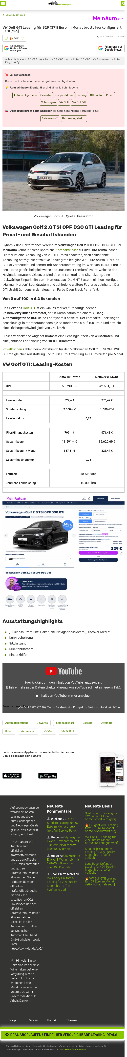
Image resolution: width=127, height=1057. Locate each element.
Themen (71, 1020)
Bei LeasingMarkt (73, 118)
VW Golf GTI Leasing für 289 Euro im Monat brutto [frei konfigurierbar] (101, 840)
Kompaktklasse (64, 95)
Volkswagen (48, 102)
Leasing (82, 95)
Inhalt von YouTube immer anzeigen (65, 696)
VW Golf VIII (79, 102)
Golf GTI (29, 308)
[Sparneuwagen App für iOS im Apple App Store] (19, 776)
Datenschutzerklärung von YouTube (77, 687)
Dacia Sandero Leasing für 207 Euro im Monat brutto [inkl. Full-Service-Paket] (63, 824)
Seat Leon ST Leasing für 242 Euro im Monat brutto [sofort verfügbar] (101, 816)
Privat (109, 95)
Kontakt (52, 1020)
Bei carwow (50, 118)
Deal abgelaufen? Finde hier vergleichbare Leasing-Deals (64, 1035)
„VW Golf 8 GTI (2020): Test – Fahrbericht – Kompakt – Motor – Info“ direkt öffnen (69, 707)
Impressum (66, 1049)
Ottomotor (96, 95)
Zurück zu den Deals (15, 15)
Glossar (34, 1020)
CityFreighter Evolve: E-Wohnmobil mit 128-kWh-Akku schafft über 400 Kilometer (63, 843)
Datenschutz (79, 1049)
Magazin (14, 1020)
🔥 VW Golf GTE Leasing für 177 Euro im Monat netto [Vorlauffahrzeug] (101, 881)
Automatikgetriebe (25, 95)
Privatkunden (12, 349)
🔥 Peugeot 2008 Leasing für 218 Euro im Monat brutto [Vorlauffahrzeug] (101, 828)
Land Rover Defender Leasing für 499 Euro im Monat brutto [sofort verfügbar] (100, 868)
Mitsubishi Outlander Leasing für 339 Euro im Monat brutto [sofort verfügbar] (100, 853)
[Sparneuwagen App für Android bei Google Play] (55, 776)
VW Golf (64, 102)
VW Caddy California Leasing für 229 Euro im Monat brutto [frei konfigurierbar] (62, 883)
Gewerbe (45, 95)
